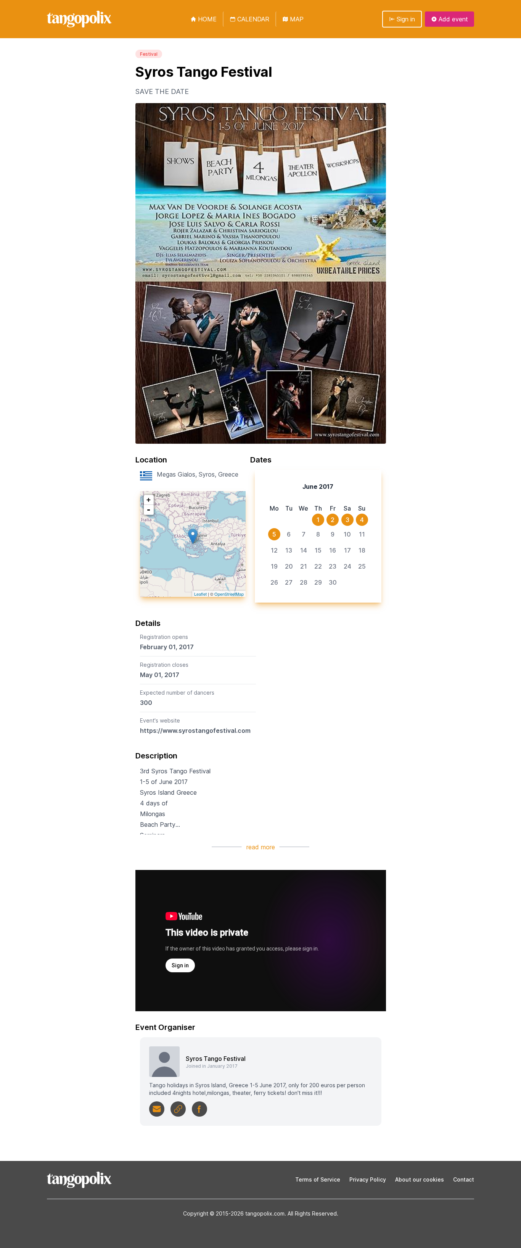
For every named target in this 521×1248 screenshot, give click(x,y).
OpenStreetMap (229, 594)
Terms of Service (317, 1179)
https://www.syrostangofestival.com (195, 730)
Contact (463, 1179)
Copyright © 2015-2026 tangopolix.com (234, 1213)
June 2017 (317, 486)
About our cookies (419, 1179)
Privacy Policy (367, 1179)
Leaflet (200, 594)
